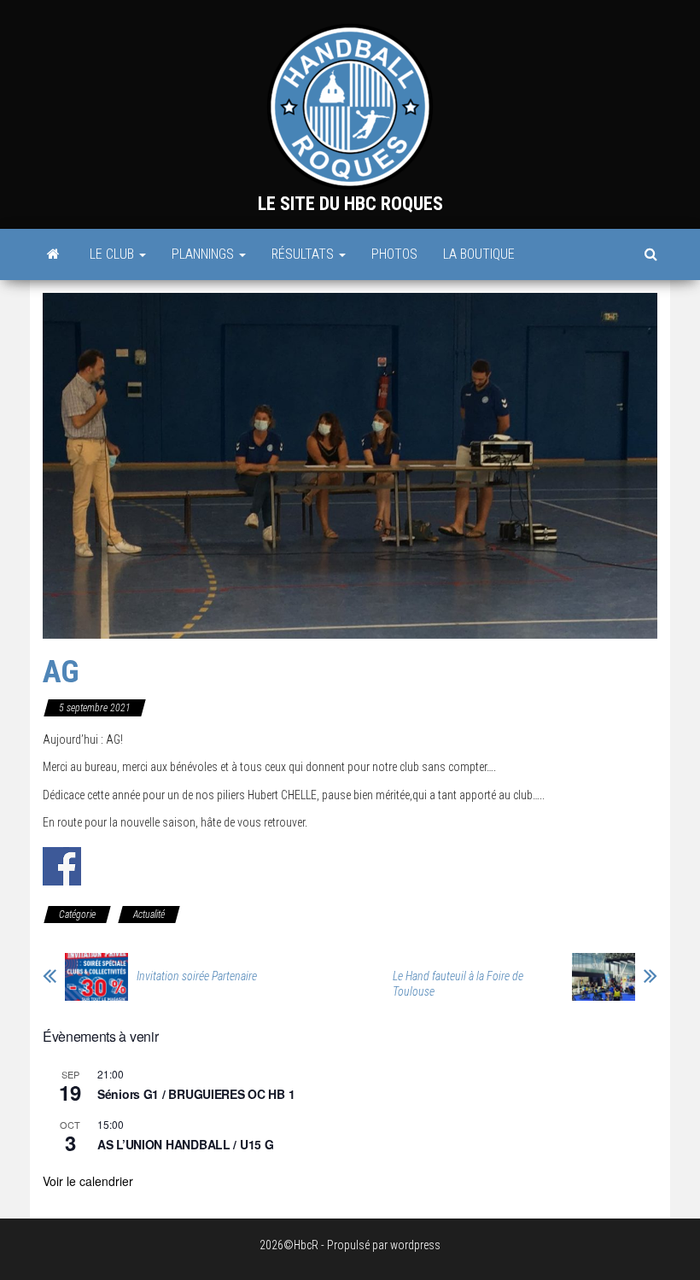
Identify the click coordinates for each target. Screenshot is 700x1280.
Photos (394, 254)
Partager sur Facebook (62, 866)
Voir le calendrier (88, 1180)
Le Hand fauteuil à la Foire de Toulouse (458, 983)
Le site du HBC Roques (350, 203)
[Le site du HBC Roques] (53, 254)
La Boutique (479, 254)
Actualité (149, 915)
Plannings (204, 254)
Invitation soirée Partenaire (197, 976)
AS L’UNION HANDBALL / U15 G (185, 1144)
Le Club (113, 254)
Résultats (304, 254)
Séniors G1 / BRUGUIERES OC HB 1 (196, 1093)
